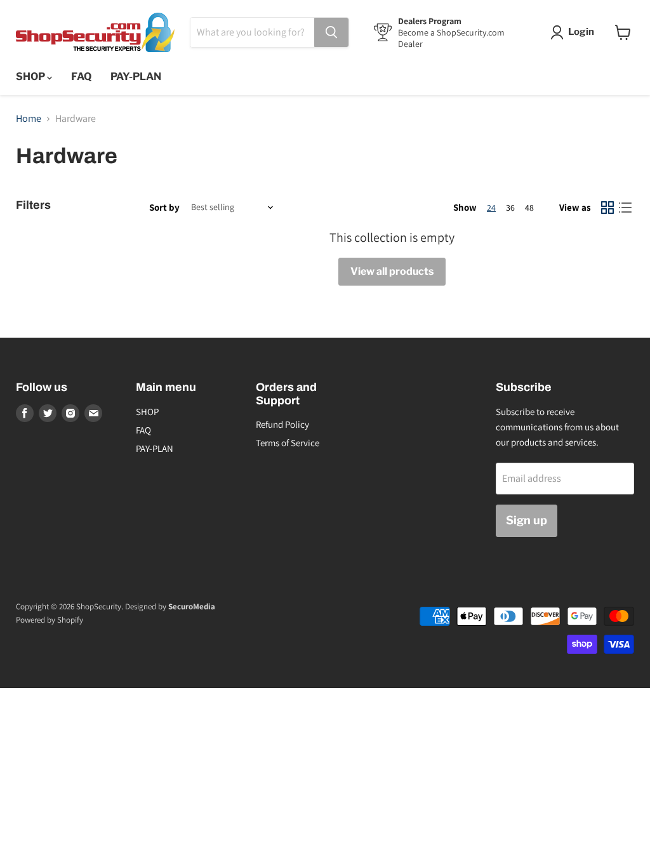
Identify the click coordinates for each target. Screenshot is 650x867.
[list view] (625, 207)
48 (529, 207)
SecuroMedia (191, 606)
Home (28, 118)
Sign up (526, 520)
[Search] (331, 32)
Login (581, 31)
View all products (392, 271)
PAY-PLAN (135, 76)
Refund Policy (282, 424)
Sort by (164, 207)
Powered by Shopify (49, 619)
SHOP (31, 76)
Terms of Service (287, 443)
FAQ (81, 76)
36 (510, 207)
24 (491, 207)
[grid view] (607, 207)
